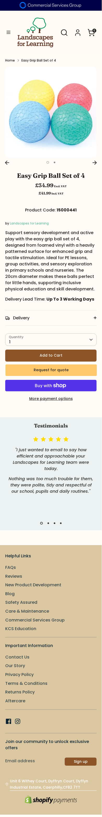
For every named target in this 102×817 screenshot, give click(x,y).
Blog (10, 594)
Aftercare (15, 701)
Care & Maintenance (27, 611)
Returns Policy (20, 692)
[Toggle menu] (6, 32)
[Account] (78, 30)
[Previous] (7, 162)
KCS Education (20, 629)
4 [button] (61, 523)
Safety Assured (21, 602)
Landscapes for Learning (29, 223)
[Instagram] (17, 721)
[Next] (94, 162)
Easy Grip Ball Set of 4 (38, 60)
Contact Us (17, 657)
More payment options (51, 398)
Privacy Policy (19, 675)
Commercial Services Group (35, 620)
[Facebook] (8, 721)
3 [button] (54, 523)
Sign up (81, 761)
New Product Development (33, 585)
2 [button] (54, 162)
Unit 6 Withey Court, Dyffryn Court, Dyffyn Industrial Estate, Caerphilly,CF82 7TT (49, 784)
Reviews (13, 576)
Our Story (15, 666)
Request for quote (51, 370)
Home (10, 60)
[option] (51, 112)
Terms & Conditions (26, 683)
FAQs (10, 567)
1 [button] (47, 162)
